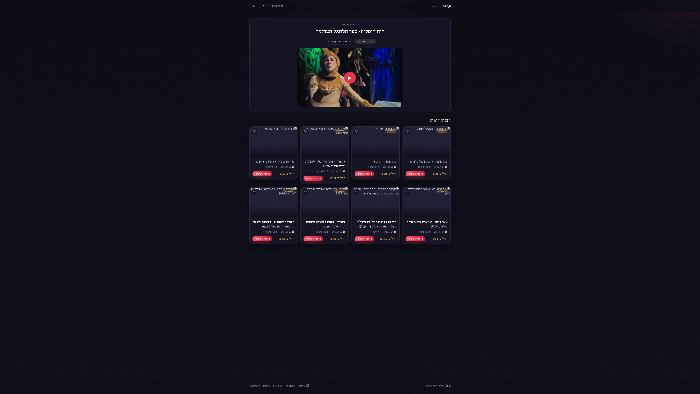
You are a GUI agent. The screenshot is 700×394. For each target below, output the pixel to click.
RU (253, 5)
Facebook (254, 385)
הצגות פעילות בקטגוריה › (339, 41)
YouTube (290, 385)
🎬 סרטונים (277, 5)
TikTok (266, 385)
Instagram (278, 385)
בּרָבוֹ (441, 6)
